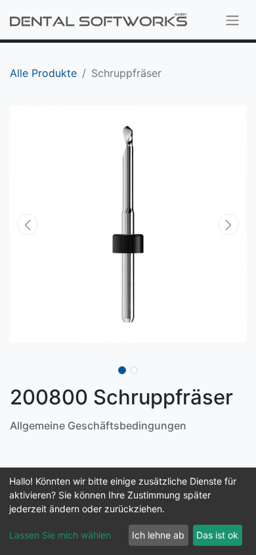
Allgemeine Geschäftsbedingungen (98, 425)
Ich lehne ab (158, 535)
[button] (27, 224)
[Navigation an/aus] (232, 19)
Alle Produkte (43, 73)
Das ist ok (217, 535)
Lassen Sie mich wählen (60, 535)
